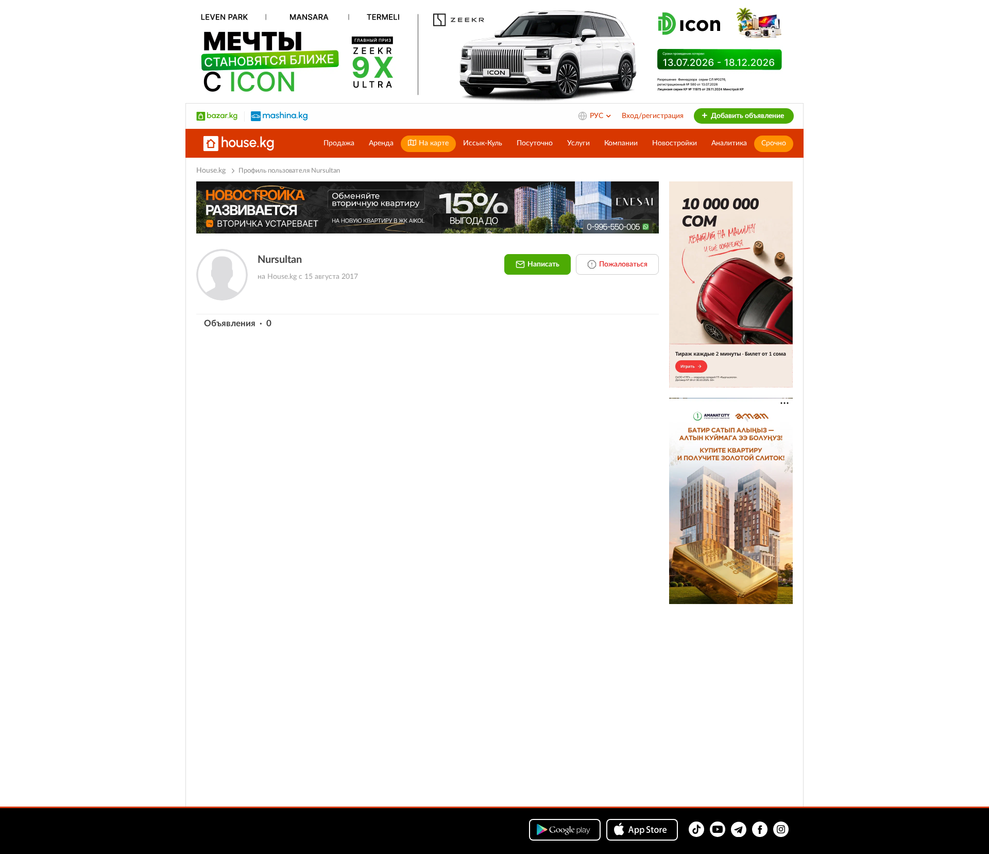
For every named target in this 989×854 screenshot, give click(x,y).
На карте (433, 143)
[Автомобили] (279, 116)
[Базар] (216, 116)
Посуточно (535, 143)
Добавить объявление (746, 116)
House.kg (211, 170)
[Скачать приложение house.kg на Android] (565, 830)
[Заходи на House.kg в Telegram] (738, 829)
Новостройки (674, 143)
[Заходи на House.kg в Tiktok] (696, 829)
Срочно (773, 143)
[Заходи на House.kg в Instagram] (781, 829)
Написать (543, 264)
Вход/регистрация (653, 116)
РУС (597, 116)
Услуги (578, 143)
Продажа (338, 143)
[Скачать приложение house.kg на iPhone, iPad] (642, 830)
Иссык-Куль (482, 143)
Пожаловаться (623, 264)
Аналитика (729, 143)
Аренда (381, 143)
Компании (621, 143)
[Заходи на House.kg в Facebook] (760, 829)
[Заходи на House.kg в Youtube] (717, 829)
